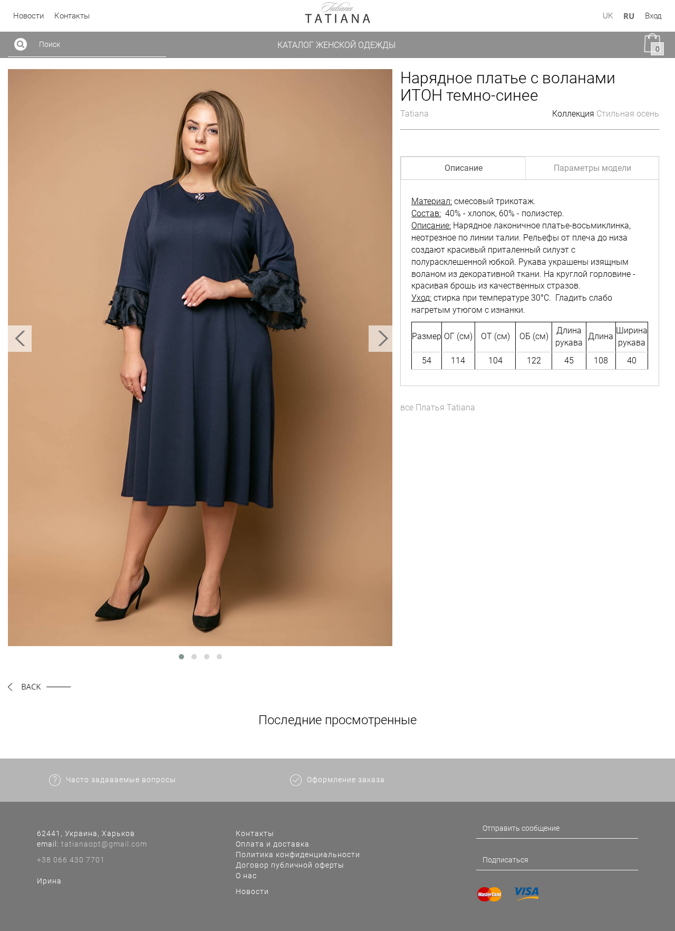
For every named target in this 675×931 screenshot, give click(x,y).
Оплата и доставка (273, 844)
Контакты (255, 833)
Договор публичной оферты (290, 865)
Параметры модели (592, 168)
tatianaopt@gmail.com (104, 844)
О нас (246, 875)
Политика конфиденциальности (298, 854)
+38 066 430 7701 (71, 860)
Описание (464, 168)
